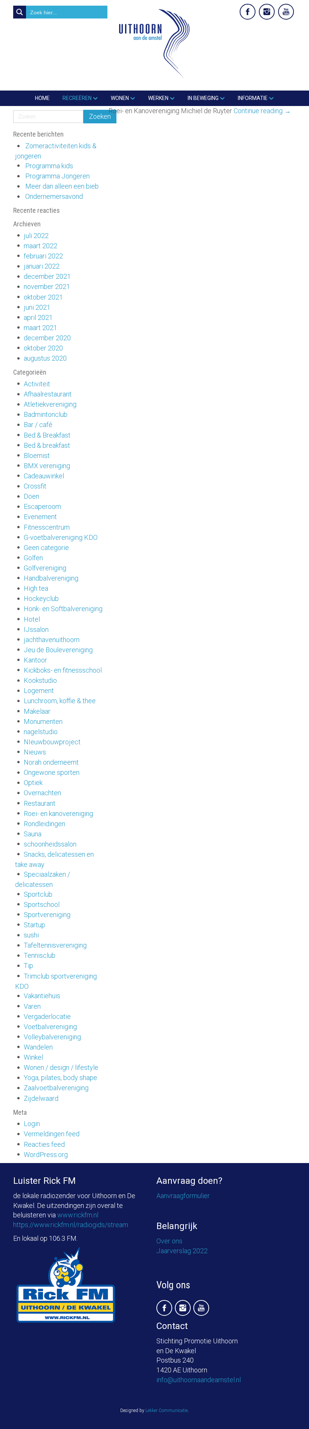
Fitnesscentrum (47, 527)
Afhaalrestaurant (48, 394)
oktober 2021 (43, 297)
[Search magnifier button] (19, 12)
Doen (31, 496)
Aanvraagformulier (183, 1196)
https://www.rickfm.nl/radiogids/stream (70, 1225)
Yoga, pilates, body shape (60, 1078)
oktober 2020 (43, 348)
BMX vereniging (47, 466)
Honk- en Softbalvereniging (63, 609)
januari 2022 (42, 266)
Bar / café (38, 425)
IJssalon (36, 629)
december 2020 (47, 338)
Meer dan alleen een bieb (62, 186)
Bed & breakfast (47, 445)
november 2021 (47, 286)
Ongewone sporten (52, 772)
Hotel (32, 619)
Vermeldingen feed (52, 1134)
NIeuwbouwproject (52, 742)
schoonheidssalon (50, 844)
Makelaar (37, 711)
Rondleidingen (44, 824)
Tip (28, 966)
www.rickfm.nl (77, 1215)
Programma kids (49, 166)
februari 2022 (43, 256)
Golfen (33, 558)
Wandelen (38, 1047)
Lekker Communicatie (166, 1410)
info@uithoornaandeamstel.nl (198, 1380)
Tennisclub (39, 955)
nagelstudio (41, 732)
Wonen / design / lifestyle (61, 1067)
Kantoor (35, 660)
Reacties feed (44, 1144)
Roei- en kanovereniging (58, 813)
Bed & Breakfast (47, 435)
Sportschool (42, 904)
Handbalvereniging (51, 578)
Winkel (33, 1057)
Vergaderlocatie (47, 1016)
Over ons (169, 1241)
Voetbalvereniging (50, 1027)
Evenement (40, 517)
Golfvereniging (45, 568)
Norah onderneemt (51, 762)
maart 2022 (40, 246)
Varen (32, 1006)
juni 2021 (37, 307)
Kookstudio (40, 680)
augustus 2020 (45, 358)
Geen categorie (46, 548)
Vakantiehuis (42, 996)
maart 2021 (40, 328)
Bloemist (37, 455)
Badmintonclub (45, 414)
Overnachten (42, 793)
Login (32, 1124)
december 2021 (47, 276)
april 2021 (38, 317)
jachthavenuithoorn (52, 640)
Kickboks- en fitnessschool (63, 670)
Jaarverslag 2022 (182, 1251)
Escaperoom (42, 506)
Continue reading (262, 111)
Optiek (33, 783)
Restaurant (39, 803)
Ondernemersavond (54, 196)
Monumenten (43, 721)
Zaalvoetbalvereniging (56, 1088)
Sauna (32, 834)
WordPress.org (46, 1155)
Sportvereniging (47, 915)
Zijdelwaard (41, 1098)
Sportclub (38, 894)
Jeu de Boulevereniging (58, 650)
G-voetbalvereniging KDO (61, 537)
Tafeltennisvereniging (55, 945)
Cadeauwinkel (44, 476)
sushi (31, 935)
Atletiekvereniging (50, 404)
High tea (36, 588)
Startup (34, 925)
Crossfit (35, 486)
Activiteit (37, 384)
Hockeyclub (41, 598)
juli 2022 (36, 236)
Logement (39, 691)
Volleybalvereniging (52, 1037)
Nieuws (35, 752)
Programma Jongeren (57, 176)
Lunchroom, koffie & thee (60, 701)
